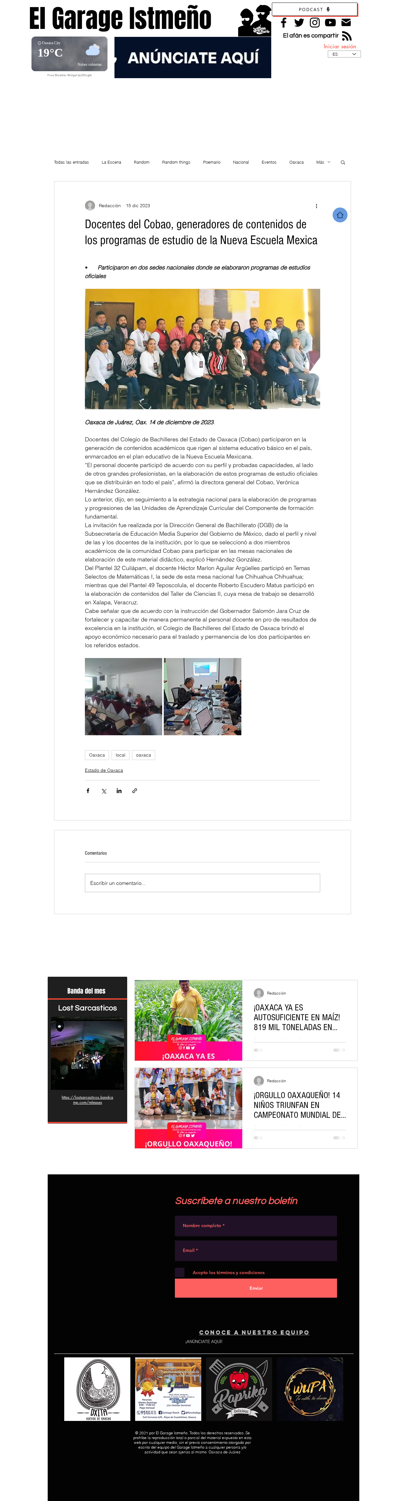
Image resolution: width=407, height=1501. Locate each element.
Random (141, 162)
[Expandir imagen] (123, 696)
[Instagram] (314, 22)
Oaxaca (296, 162)
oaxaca (143, 755)
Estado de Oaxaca (104, 770)
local (120, 755)
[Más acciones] (316, 205)
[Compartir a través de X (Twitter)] (103, 791)
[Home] (340, 214)
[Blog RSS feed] (347, 36)
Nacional (241, 162)
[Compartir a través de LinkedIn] (119, 791)
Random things (176, 162)
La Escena (111, 162)
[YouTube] (330, 22)
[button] (343, 162)
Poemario (211, 162)
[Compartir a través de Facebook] (88, 791)
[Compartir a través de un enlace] (135, 791)
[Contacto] (346, 22)
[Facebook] (283, 22)
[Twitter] (299, 22)
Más (320, 162)
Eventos (269, 162)
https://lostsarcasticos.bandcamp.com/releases (87, 1100)
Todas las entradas (71, 162)
